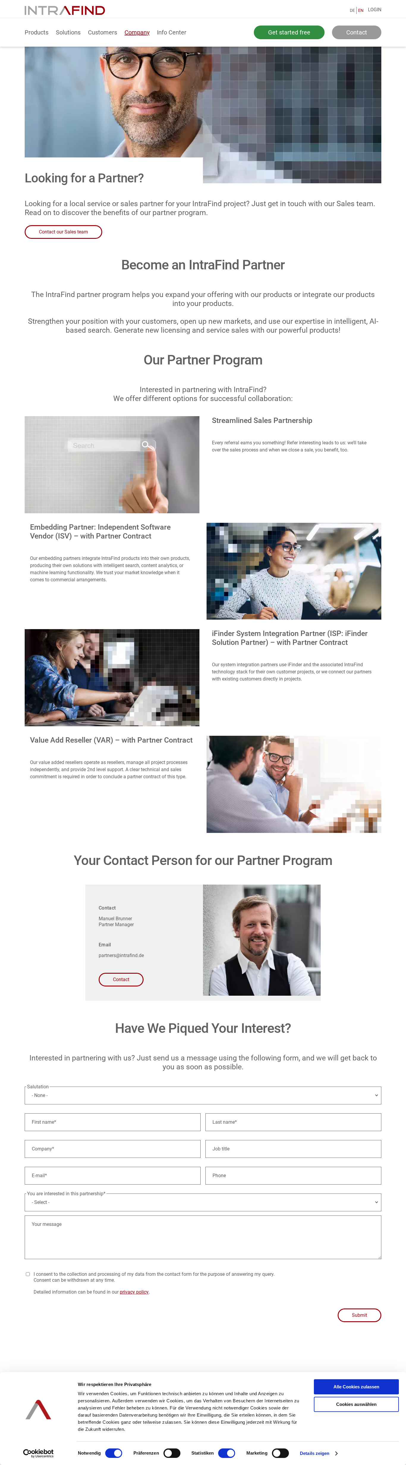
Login (374, 9)
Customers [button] (102, 32)
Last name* (225, 1122)
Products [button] (36, 32)
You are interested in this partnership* (66, 1193)
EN (360, 10)
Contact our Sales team (63, 232)
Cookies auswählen (356, 1404)
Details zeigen (314, 1453)
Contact (356, 32)
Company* (43, 1149)
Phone (219, 1175)
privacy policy (134, 1292)
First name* (44, 1122)
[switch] (171, 1453)
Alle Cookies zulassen (356, 1386)
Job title (221, 1149)
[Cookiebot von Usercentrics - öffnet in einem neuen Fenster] (38, 1453)
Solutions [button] (68, 32)
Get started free (289, 32)
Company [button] (137, 32)
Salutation (38, 1087)
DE (352, 10)
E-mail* (39, 1175)
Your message (47, 1224)
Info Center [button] (171, 32)
